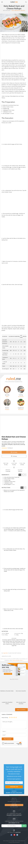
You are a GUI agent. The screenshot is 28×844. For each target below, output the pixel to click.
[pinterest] (14, 835)
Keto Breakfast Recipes (18, 10)
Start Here (14, 805)
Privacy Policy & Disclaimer (14, 842)
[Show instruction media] (22, 488)
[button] (2, 448)
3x (25, 474)
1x (19, 474)
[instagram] (16, 835)
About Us (14, 798)
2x (22, 474)
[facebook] (11, 835)
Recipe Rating (5, 717)
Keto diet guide (14, 806)
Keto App (14, 803)
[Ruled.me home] (14, 2)
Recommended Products (14, 801)
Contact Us (14, 800)
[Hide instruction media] (24, 488)
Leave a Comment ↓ (21, 709)
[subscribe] (24, 825)
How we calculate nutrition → (18, 660)
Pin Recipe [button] (15, 456)
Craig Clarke (5, 653)
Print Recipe (14, 452)
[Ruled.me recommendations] (14, 382)
